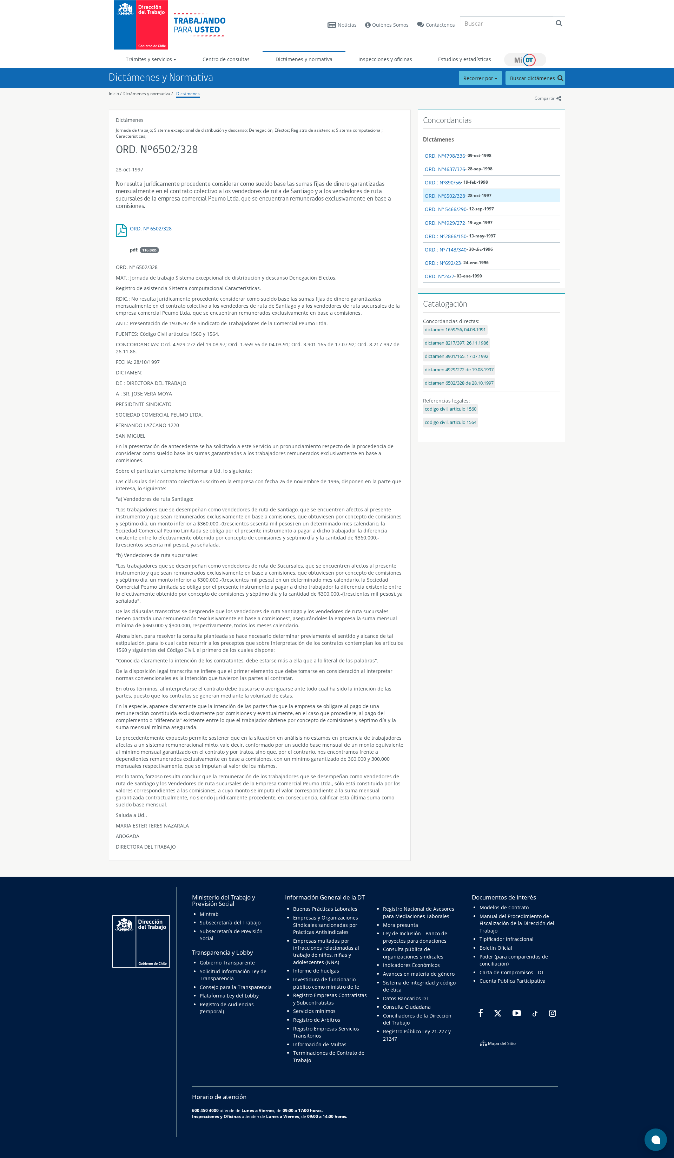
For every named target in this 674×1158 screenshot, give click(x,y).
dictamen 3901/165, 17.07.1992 (456, 356)
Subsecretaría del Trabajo (230, 922)
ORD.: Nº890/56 (443, 182)
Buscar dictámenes (533, 78)
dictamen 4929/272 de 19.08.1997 (459, 370)
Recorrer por (479, 78)
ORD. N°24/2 (439, 276)
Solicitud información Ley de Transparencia (233, 975)
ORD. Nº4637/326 (445, 169)
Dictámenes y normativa (304, 59)
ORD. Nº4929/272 (445, 223)
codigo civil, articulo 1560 (450, 409)
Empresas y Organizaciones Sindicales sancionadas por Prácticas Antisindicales (325, 924)
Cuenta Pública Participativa (513, 980)
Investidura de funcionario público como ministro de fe (326, 983)
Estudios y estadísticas (464, 59)
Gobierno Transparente (227, 962)
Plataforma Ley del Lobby (229, 995)
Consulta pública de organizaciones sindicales (413, 953)
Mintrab (209, 914)
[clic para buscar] (559, 23)
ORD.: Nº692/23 (443, 263)
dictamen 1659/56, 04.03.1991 (455, 330)
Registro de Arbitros (316, 1019)
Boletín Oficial (496, 947)
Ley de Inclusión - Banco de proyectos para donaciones (415, 937)
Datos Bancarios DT (406, 998)
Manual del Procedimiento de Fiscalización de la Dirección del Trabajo (517, 923)
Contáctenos (440, 24)
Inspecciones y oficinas (385, 59)
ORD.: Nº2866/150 (446, 236)
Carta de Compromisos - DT (512, 972)
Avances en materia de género (419, 973)
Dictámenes (188, 94)
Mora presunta (400, 925)
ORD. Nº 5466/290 (446, 209)
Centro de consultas (226, 59)
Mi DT (525, 59)
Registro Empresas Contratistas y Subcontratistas (330, 999)
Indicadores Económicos (411, 965)
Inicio (114, 94)
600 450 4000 (205, 1110)
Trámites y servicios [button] (149, 59)
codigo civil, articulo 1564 (450, 422)
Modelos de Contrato (504, 907)
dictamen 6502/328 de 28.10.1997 (459, 383)
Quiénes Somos (390, 24)
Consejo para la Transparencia (236, 987)
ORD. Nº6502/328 (445, 195)
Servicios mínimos (314, 1011)
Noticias (347, 24)
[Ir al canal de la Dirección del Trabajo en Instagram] (551, 1013)
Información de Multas (319, 1044)
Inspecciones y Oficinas (216, 1116)
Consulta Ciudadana (407, 1006)
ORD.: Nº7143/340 (446, 249)
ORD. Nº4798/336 (445, 155)
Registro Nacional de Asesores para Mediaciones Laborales (418, 912)
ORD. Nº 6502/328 (151, 228)
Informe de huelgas (316, 970)
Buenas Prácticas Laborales (325, 908)
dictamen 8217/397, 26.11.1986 (456, 343)
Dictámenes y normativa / (148, 94)
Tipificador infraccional (507, 939)
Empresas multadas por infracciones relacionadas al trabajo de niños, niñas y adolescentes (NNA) (326, 951)
